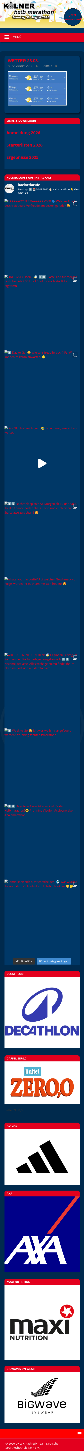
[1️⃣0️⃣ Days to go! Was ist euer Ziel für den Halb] (42, 841)
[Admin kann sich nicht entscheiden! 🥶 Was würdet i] (42, 917)
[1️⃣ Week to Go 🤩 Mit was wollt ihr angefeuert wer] (42, 766)
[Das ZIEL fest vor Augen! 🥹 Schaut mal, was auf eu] (42, 463)
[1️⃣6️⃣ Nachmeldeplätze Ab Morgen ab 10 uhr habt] (42, 539)
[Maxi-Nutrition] (42, 1322)
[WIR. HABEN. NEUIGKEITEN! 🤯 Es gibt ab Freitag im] (42, 690)
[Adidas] (42, 1157)
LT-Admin (46, 66)
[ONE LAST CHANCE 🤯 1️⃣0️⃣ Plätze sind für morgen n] (42, 312)
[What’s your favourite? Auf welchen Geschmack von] (42, 614)
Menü (17, 36)
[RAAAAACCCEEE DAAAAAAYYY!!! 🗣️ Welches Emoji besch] (42, 236)
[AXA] (42, 1271)
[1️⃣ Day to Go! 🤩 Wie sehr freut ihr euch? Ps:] (42, 388)
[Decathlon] (42, 1047)
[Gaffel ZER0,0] (42, 1103)
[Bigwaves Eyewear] (42, 1397)
